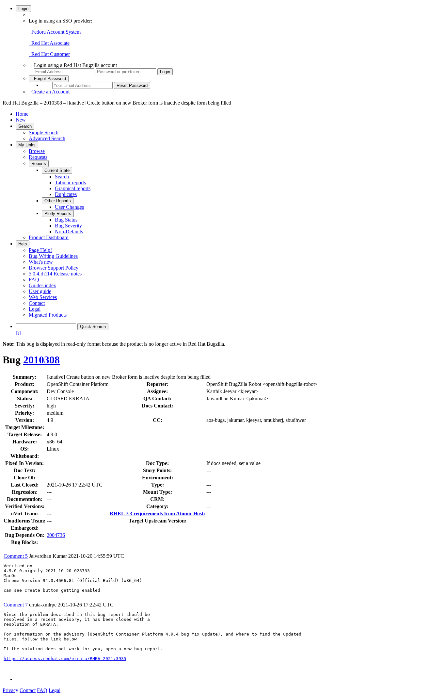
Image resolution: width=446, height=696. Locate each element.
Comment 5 (16, 556)
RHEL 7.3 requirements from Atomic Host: (157, 513)
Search (25, 126)
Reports (38, 163)
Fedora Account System (55, 32)
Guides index (42, 285)
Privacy (10, 690)
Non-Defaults (69, 231)
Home (22, 114)
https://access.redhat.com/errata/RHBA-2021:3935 (65, 658)
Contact (37, 303)
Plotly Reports (57, 213)
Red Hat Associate (49, 43)
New (21, 120)
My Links (27, 144)
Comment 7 (16, 604)
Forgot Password (48, 78)
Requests (38, 157)
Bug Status (66, 220)
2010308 (41, 360)
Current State (57, 170)
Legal (34, 309)
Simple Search (43, 132)
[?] (18, 333)
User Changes (69, 207)
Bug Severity (68, 225)
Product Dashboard (49, 237)
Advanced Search (47, 138)
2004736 (56, 535)
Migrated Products (48, 315)
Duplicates (66, 194)
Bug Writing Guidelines (53, 256)
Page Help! (40, 250)
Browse (37, 151)
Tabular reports (70, 182)
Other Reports (57, 200)
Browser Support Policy (53, 268)
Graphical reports (72, 188)
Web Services (43, 297)
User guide (40, 291)
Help (22, 243)
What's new (41, 262)
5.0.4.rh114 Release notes (55, 273)
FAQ (34, 279)
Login (23, 8)
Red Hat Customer (49, 54)
